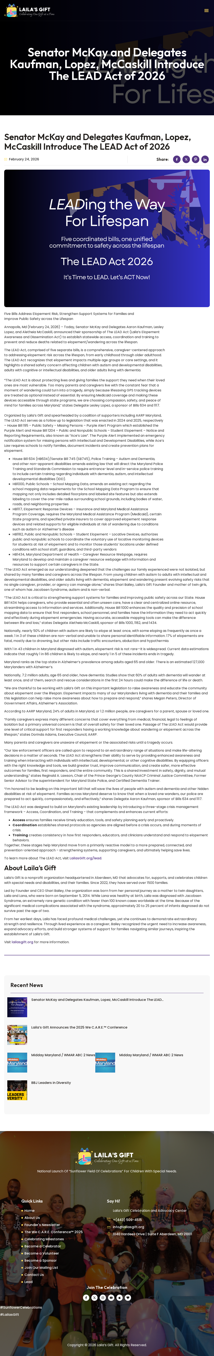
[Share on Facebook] (177, 159)
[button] (206, 10)
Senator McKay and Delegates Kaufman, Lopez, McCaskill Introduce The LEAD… (97, 999)
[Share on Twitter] (186, 159)
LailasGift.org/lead (85, 858)
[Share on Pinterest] (195, 159)
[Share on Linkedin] (205, 159)
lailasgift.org (22, 942)
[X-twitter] (94, 1298)
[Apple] (119, 1298)
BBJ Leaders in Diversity (51, 1082)
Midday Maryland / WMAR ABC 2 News (63, 1055)
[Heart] (128, 1298)
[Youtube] (111, 1298)
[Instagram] (103, 1298)
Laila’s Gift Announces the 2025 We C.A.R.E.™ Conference (79, 1027)
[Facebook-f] (86, 1298)
